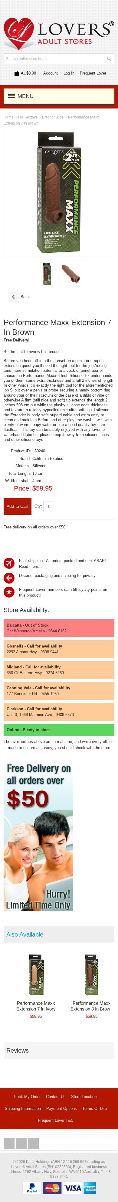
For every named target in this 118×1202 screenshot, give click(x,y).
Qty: (38, 506)
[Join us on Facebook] (10, 1144)
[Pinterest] (33, 1144)
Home (9, 117)
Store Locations (85, 1096)
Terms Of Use (94, 1108)
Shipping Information (23, 1108)
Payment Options (61, 1108)
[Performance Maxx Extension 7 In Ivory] (36, 975)
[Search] (108, 58)
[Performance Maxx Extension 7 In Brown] (47, 274)
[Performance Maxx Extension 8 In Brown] (91, 975)
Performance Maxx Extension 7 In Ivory (36, 1006)
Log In (69, 73)
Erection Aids (53, 117)
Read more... (30, 566)
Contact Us (56, 1096)
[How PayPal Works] (59, 1185)
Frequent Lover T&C (56, 1120)
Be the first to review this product (33, 351)
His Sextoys (28, 117)
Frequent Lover (93, 73)
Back (19, 297)
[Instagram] (22, 1144)
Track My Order (27, 1096)
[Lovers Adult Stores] (59, 20)
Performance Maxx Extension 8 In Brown (91, 1006)
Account (50, 73)
